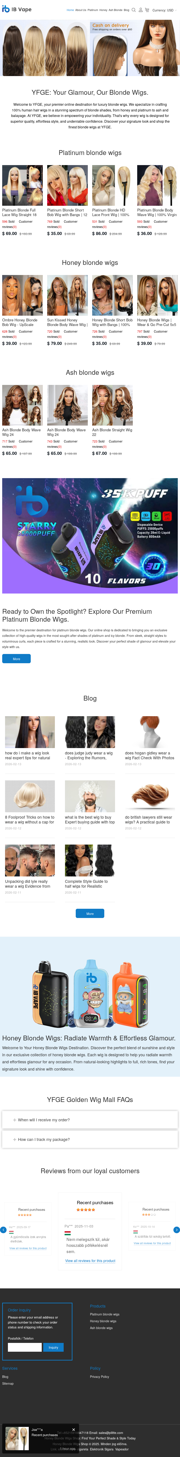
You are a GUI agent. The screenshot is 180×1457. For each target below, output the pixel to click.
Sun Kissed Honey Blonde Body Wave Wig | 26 (67, 324)
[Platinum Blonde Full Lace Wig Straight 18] (22, 185)
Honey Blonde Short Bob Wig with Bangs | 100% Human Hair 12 (112, 324)
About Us (80, 10)
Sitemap (8, 1383)
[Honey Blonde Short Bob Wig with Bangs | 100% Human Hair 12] (112, 295)
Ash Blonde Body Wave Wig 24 (21, 432)
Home (70, 10)
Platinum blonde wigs (104, 1314)
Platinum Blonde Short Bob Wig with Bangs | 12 (67, 212)
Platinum (93, 10)
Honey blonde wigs (103, 1321)
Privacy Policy (99, 1376)
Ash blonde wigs (101, 1328)
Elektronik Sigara (101, 1449)
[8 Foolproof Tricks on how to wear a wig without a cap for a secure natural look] (30, 796)
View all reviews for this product (90, 1260)
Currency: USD (163, 10)
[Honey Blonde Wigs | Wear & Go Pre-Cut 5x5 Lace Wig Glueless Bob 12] (157, 295)
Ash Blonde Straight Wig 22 (112, 432)
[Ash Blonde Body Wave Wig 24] (22, 405)
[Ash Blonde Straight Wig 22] (112, 405)
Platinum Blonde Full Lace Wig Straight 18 (19, 212)
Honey (103, 10)
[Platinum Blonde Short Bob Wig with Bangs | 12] (67, 185)
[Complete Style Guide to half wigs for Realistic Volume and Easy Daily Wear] (90, 860)
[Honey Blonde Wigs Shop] (16, 10)
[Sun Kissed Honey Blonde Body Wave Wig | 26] (67, 295)
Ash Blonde (115, 10)
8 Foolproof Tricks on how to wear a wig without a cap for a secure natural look (29, 821)
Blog (126, 10)
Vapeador (122, 1449)
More (16, 659)
